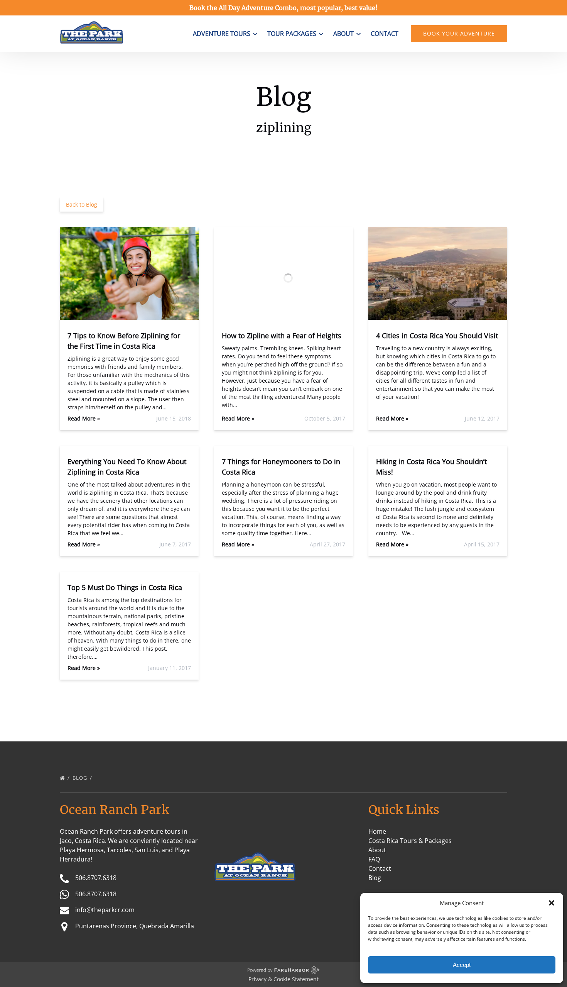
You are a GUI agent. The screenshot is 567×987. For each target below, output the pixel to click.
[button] (551, 903)
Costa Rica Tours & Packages (410, 840)
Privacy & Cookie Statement (283, 979)
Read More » (84, 418)
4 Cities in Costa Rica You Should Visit (437, 335)
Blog (81, 777)
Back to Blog (81, 204)
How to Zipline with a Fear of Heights (281, 335)
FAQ (374, 859)
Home (377, 831)
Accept (462, 965)
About (377, 850)
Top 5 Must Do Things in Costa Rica (125, 587)
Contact (384, 33)
